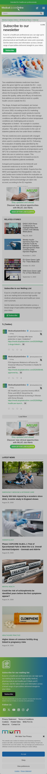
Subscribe (9, 50)
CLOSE (42, 25)
